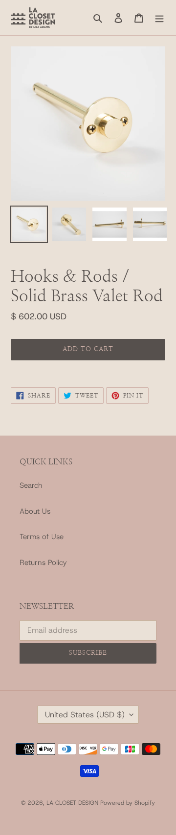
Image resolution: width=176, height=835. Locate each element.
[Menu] (159, 17)
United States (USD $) (85, 715)
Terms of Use (42, 537)
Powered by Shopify (127, 803)
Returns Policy (43, 562)
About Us (35, 511)
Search (31, 485)
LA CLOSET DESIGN (73, 803)
